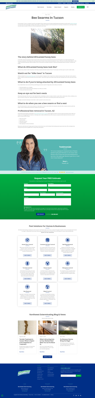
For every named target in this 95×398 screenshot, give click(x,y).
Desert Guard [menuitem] (57, 7)
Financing (87, 3)
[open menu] (87, 7)
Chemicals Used (50, 372)
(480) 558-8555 (70, 391)
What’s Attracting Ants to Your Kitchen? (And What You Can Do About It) (47, 341)
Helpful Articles (50, 369)
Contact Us (81, 7)
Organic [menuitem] (66, 7)
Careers (64, 3)
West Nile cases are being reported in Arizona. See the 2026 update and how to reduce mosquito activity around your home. (43, 1)
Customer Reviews (51, 374)
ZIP (25, 192)
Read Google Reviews (70, 172)
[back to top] (2, 395)
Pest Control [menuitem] (40, 7)
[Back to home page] (11, 7)
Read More (21, 351)
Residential (39, 367)
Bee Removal (39, 372)
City (49, 188)
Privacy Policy (31, 394)
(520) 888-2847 (54, 214)
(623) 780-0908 (47, 391)
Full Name (26, 183)
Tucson (24, 383)
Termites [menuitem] (49, 7)
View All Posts (47, 356)
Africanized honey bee (31, 76)
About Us (59, 3)
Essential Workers (51, 375)
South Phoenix (70, 383)
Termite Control (40, 374)
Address (26, 188)
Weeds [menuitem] (72, 7)
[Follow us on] (74, 395)
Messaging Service (27, 207)
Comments (26, 197)
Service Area (69, 3)
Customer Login (10, 3)
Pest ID (74, 3)
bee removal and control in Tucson (41, 113)
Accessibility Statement (45, 394)
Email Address (51, 183)
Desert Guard (39, 375)
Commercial (39, 369)
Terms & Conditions (37, 394)
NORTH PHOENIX (47, 383)
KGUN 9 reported (73, 23)
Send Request (40, 214)
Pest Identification (51, 367)
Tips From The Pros (80, 3)
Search (78, 375)
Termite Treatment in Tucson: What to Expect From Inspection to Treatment (26, 341)
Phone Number (43, 192)
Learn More (75, 1)
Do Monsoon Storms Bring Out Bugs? (66, 340)
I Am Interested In (59, 192)
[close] (93, 1)
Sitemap (52, 394)
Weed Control (39, 377)
